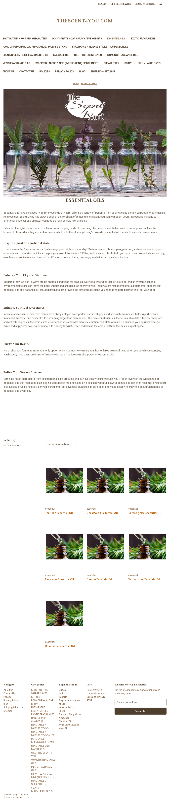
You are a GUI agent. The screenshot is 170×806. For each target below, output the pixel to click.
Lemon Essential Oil (100, 579)
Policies (45, 71)
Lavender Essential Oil (59, 579)
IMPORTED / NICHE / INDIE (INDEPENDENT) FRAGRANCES (66, 63)
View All (63, 728)
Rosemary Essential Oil (60, 646)
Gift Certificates (121, 4)
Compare (63, 483)
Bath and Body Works (70, 714)
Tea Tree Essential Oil (59, 513)
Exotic (62, 711)
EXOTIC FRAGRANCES (143, 38)
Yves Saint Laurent (69, 725)
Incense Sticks (66, 707)
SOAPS (128, 63)
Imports (63, 697)
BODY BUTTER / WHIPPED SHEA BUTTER (25, 38)
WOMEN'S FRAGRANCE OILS (122, 55)
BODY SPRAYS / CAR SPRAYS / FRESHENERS (77, 38)
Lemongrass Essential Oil (144, 513)
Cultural (63, 690)
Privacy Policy (64, 71)
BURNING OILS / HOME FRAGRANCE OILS (25, 55)
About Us (8, 71)
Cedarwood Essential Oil (102, 513)
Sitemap (7, 711)
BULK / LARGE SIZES (149, 63)
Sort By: (50, 444)
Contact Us (26, 71)
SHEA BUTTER (111, 63)
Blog (82, 71)
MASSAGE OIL (61, 55)
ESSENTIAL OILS (116, 38)
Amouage (64, 718)
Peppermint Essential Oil (144, 579)
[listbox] (67, 444)
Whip (61, 693)
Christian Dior (66, 721)
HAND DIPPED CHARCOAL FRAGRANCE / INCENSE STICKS (35, 46)
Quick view (64, 477)
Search (102, 4)
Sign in (138, 4)
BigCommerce (21, 794)
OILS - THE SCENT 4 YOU (88, 55)
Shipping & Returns (103, 71)
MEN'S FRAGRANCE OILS (16, 63)
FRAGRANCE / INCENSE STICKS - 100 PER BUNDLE (100, 46)
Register (151, 4)
